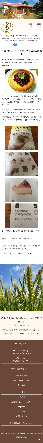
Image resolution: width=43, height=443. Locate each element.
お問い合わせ (21, 416)
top (39, 439)
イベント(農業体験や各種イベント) (21, 367)
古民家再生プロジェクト (21, 402)
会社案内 (21, 411)
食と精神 (21, 385)
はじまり (21, 392)
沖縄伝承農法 (21, 376)
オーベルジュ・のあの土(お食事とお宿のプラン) (21, 352)
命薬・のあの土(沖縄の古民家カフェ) (21, 359)
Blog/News (21, 407)
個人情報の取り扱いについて (21, 423)
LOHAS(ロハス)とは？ (21, 380)
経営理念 (21, 397)
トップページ (22, 344)
